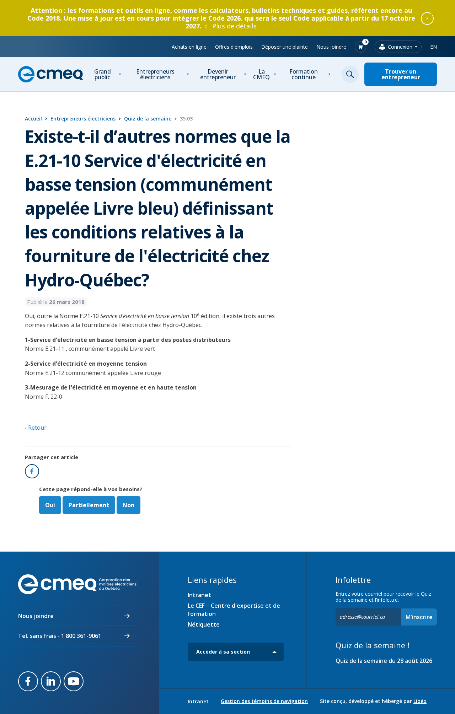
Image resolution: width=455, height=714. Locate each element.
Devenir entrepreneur (218, 74)
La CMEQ (261, 74)
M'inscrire (419, 617)
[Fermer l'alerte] (427, 18)
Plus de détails (234, 26)
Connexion (400, 46)
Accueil (33, 118)
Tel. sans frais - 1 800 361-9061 (59, 636)
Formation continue (303, 74)
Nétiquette (204, 624)
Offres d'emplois (234, 46)
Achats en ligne (189, 46)
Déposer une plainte (284, 46)
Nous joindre (331, 46)
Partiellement (89, 505)
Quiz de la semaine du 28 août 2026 (384, 661)
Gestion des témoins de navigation (264, 701)
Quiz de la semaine (147, 118)
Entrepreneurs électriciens (155, 74)
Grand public (102, 74)
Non (128, 505)
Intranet (199, 595)
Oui (50, 505)
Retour (37, 427)
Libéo (420, 701)
